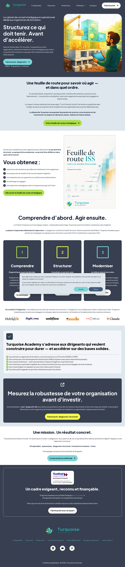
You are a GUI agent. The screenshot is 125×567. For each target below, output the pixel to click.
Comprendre (36, 5)
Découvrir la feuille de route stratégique (24, 193)
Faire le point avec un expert (62, 510)
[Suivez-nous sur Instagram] (72, 548)
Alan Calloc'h (107, 540)
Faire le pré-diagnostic (16, 62)
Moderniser (65, 5)
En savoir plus (22, 295)
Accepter (81, 289)
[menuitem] (36, 6)
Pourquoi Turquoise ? (91, 540)
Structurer (51, 5)
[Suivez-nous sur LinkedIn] (53, 548)
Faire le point (109, 5)
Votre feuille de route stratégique (61, 123)
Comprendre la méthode (61, 458)
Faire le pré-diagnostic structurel (62, 417)
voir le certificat (78, 495)
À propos (93, 5)
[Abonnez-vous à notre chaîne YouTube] (62, 548)
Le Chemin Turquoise (56, 540)
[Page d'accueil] (15, 5)
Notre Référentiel (73, 540)
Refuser (96, 289)
